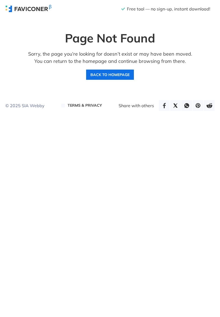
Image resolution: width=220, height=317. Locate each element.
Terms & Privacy (85, 105)
